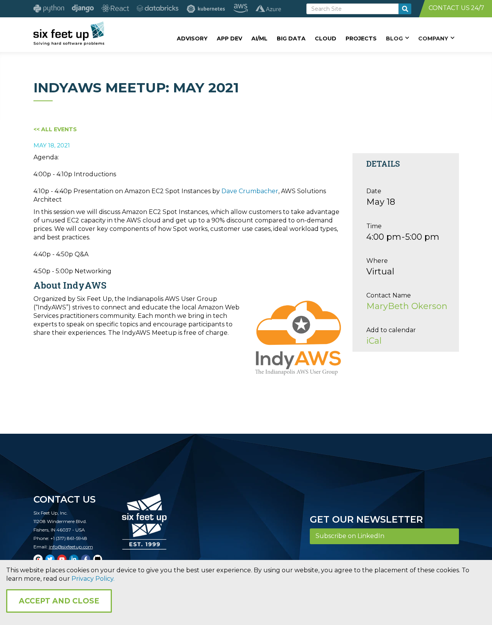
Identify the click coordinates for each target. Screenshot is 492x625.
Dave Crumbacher (249, 191)
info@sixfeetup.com (71, 547)
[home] (69, 33)
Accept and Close (59, 601)
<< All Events (55, 129)
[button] (397, 38)
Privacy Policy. (93, 578)
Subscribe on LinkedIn (350, 536)
